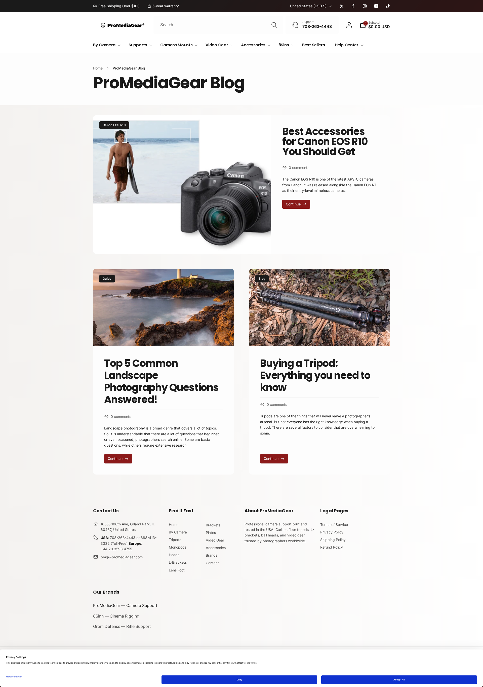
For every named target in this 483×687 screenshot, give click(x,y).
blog (262, 278)
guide (107, 278)
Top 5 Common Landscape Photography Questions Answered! (161, 381)
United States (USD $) (308, 6)
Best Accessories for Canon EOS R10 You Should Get (325, 141)
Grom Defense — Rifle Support (122, 626)
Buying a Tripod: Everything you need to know (315, 375)
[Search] (274, 25)
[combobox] (218, 25)
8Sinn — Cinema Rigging (116, 616)
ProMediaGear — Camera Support (125, 605)
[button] (375, 25)
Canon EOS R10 (114, 125)
